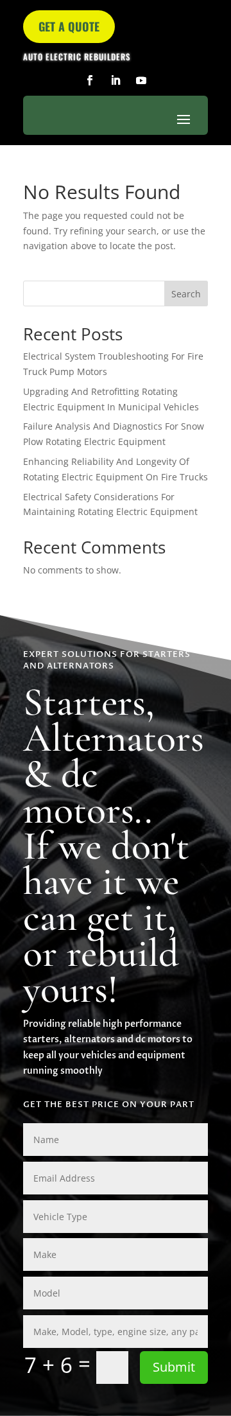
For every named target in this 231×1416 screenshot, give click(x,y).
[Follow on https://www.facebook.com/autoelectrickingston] (90, 80)
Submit (174, 1367)
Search (186, 294)
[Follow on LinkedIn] (115, 80)
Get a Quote (68, 26)
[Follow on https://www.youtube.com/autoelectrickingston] (141, 80)
